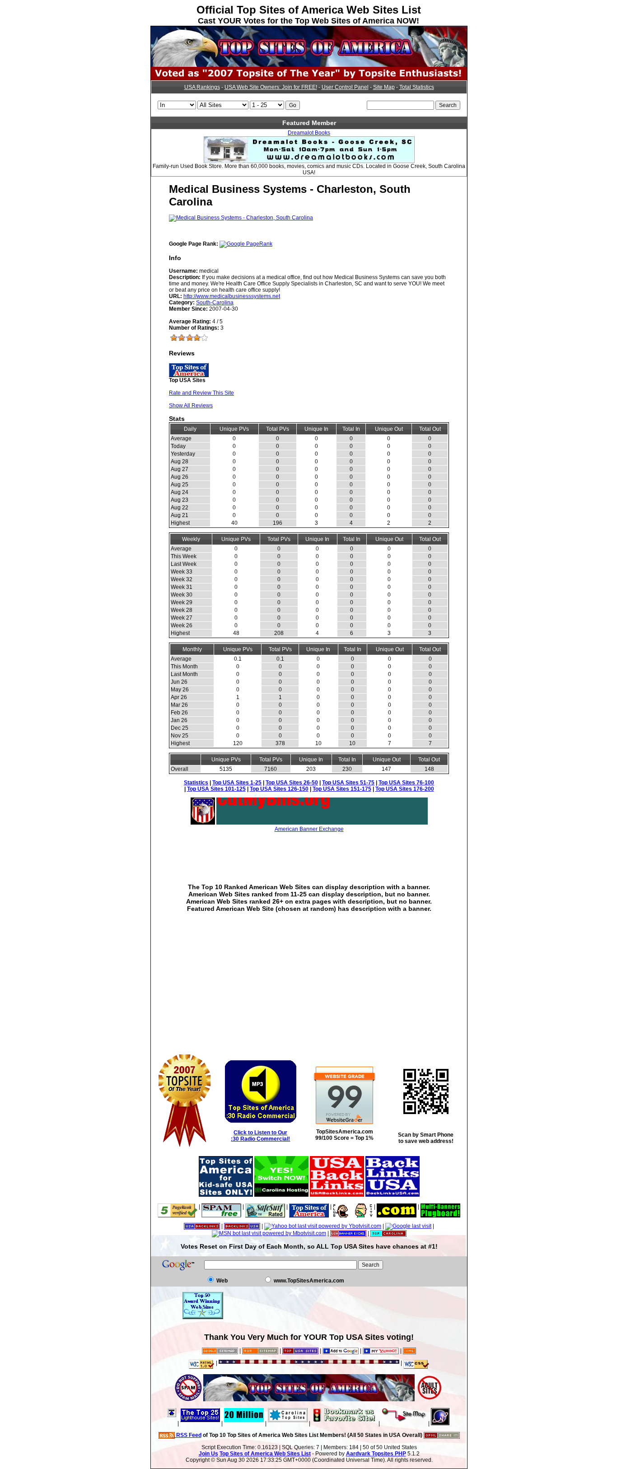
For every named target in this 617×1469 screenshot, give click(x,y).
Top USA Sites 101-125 (216, 789)
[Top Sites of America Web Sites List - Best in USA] (309, 65)
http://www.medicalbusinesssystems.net (231, 296)
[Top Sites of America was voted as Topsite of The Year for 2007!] (309, 78)
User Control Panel (345, 87)
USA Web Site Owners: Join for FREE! (270, 87)
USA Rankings (202, 87)
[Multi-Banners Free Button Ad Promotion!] (440, 1206)
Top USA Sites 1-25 (237, 782)
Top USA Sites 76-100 (406, 782)
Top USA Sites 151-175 (342, 789)
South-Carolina (215, 302)
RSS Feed (188, 1435)
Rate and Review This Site (201, 393)
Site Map (384, 87)
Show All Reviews (191, 405)
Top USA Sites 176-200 (404, 789)
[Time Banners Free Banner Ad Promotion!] (396, 1206)
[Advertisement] (309, 851)
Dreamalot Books (309, 133)
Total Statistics (416, 87)
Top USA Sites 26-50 (292, 782)
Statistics (196, 782)
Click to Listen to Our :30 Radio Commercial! (260, 1135)
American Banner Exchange (309, 829)
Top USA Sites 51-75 (348, 782)
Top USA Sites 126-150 (279, 789)
